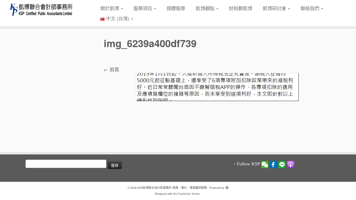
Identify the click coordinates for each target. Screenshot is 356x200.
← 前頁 (111, 69)
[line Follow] (282, 164)
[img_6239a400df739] (217, 86)
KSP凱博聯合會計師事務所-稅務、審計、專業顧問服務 (172, 187)
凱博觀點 (206, 8)
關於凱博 (110, 8)
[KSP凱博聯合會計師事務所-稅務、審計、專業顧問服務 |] (41, 9)
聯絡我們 (310, 8)
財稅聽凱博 (240, 8)
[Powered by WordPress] (227, 186)
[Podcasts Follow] (290, 164)
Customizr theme (189, 193)
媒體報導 (176, 8)
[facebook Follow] (273, 164)
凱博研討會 (275, 8)
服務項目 (143, 8)
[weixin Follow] (264, 164)
